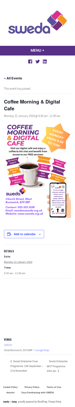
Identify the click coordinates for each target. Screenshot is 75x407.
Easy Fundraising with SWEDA (38, 392)
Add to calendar (25, 234)
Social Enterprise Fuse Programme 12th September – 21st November (26, 365)
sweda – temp (10, 401)
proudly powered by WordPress (32, 401)
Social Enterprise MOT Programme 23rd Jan (57, 365)
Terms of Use (53, 387)
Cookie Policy (10, 387)
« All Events (13, 78)
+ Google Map (41, 350)
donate (10, 392)
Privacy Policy (32, 387)
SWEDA (8, 345)
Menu (48, 50)
